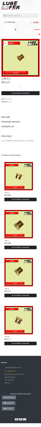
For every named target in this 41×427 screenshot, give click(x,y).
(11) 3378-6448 (9, 22)
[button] (15, 29)
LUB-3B (6, 288)
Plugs (10, 101)
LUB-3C (6, 240)
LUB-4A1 (7, 336)
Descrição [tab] (5, 117)
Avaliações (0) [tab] (7, 126)
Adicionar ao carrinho (21, 93)
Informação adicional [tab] (10, 122)
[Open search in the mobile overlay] (20, 15)
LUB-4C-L (7, 192)
